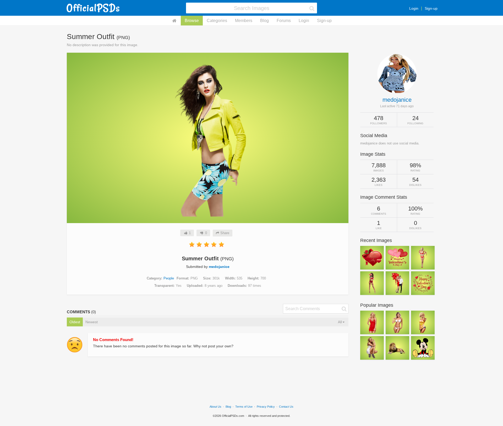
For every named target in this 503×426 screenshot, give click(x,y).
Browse (192, 20)
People (168, 278)
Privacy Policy (266, 406)
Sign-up (431, 8)
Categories (217, 20)
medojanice (219, 267)
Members (243, 20)
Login (413, 8)
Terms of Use (244, 406)
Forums (284, 20)
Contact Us (286, 406)
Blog (264, 20)
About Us (215, 406)
